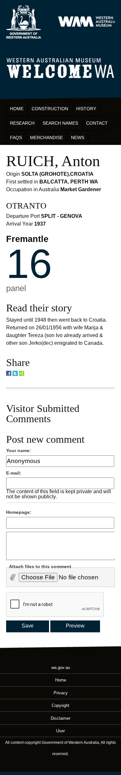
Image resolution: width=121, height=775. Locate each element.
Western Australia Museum (23, 22)
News (77, 137)
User (60, 730)
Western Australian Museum (88, 22)
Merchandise (46, 137)
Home (17, 108)
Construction (50, 108)
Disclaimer (60, 718)
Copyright (60, 705)
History (86, 108)
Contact (97, 123)
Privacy (61, 692)
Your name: (18, 450)
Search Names (60, 123)
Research (22, 123)
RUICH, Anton (53, 160)
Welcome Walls (60, 67)
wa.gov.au (60, 667)
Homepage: (18, 512)
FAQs (16, 137)
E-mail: (13, 473)
